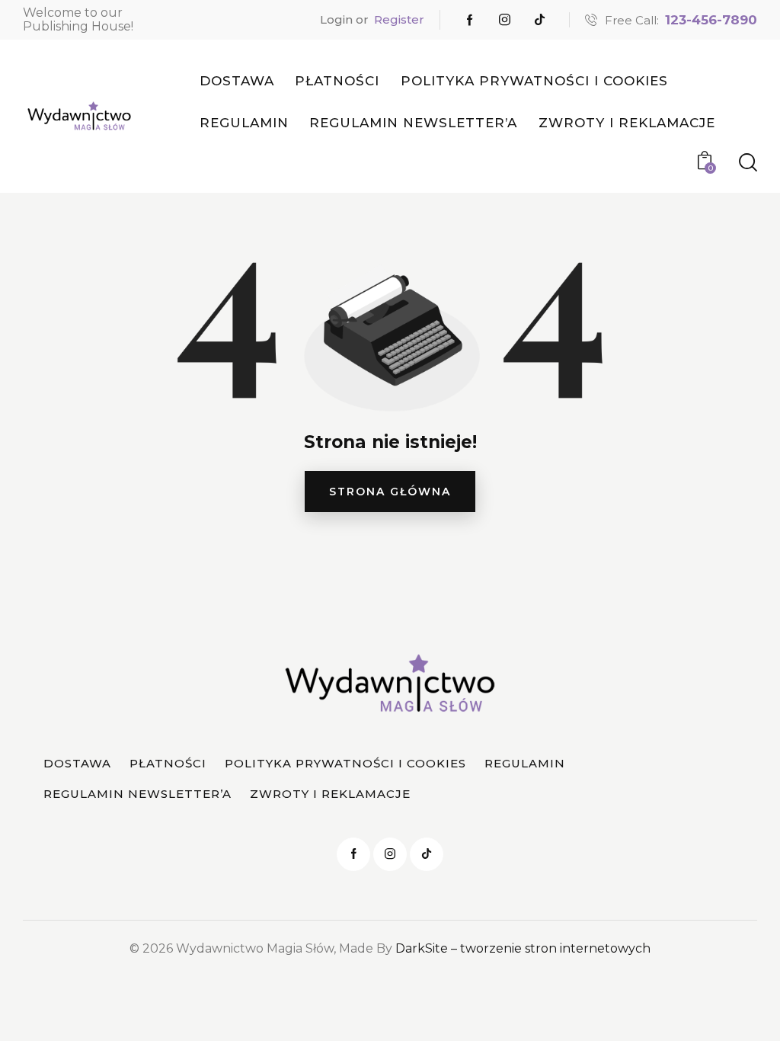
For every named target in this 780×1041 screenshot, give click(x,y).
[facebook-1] (470, 19)
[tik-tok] (540, 19)
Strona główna (390, 491)
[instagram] (505, 19)
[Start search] (748, 163)
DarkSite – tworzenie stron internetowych (523, 948)
